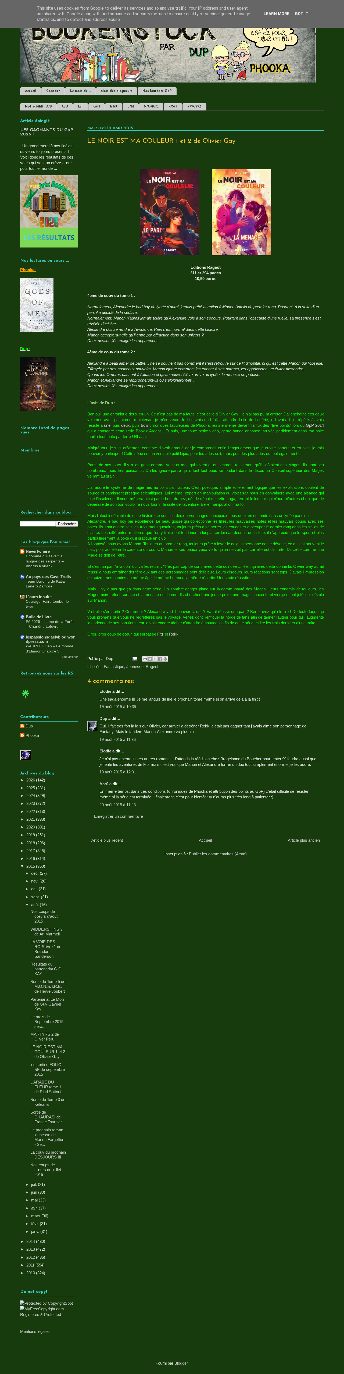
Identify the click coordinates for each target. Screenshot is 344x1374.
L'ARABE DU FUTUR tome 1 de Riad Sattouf (45, 1087)
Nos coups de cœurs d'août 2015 (44, 916)
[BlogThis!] (150, 659)
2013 (31, 1249)
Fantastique (114, 666)
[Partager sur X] (155, 659)
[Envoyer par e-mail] (145, 659)
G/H (96, 106)
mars (36, 1216)
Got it (302, 13)
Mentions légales (35, 1331)
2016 (31, 858)
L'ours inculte (39, 596)
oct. (35, 889)
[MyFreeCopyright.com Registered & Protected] (49, 1314)
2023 (31, 803)
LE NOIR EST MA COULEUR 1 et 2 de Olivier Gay (47, 1052)
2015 (31, 866)
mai (35, 1200)
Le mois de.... (80, 91)
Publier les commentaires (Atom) (218, 854)
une (107, 425)
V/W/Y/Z (194, 106)
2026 (31, 780)
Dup (103, 718)
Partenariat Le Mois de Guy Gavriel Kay (47, 1004)
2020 (31, 827)
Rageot (152, 666)
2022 (31, 811)
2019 (31, 835)
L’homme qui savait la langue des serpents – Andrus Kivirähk (45, 561)
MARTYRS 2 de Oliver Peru (44, 1036)
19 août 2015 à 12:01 (117, 772)
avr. (35, 1208)
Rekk (173, 634)
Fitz (160, 634)
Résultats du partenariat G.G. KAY (46, 969)
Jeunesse (135, 666)
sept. (36, 897)
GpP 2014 (315, 425)
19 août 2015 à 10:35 (117, 706)
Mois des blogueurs (116, 91)
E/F (80, 106)
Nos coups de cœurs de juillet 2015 (45, 1170)
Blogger (181, 1363)
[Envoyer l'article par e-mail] (134, 658)
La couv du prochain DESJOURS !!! (48, 1154)
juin (34, 1192)
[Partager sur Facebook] (160, 659)
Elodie (105, 691)
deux (125, 425)
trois (144, 425)
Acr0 (103, 783)
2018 (31, 843)
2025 (31, 787)
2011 (30, 1265)
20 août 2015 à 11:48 (117, 804)
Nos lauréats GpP (157, 91)
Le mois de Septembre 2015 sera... (46, 1021)
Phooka (32, 735)
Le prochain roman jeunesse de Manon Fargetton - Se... (47, 1137)
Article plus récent (107, 840)
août (35, 904)
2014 (31, 1241)
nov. (35, 881)
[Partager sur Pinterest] (165, 659)
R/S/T (173, 106)
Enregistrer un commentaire (118, 816)
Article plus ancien (304, 840)
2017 (31, 850)
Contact (53, 91)
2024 (31, 795)
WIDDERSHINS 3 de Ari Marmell (46, 931)
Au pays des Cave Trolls (48, 576)
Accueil (30, 91)
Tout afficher (70, 656)
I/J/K (113, 106)
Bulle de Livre (39, 617)
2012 (31, 1257)
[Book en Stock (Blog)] (25, 699)
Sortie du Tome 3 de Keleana (47, 1102)
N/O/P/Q (151, 106)
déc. (35, 873)
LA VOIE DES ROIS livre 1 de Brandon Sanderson (45, 949)
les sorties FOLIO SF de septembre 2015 (47, 1069)
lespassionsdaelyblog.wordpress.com (50, 639)
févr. (35, 1223)
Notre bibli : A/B (38, 106)
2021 (31, 819)
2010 (31, 1273)
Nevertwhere (38, 551)
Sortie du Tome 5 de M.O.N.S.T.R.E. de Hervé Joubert (47, 986)
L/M (130, 106)
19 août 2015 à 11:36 (117, 739)
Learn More (276, 13)
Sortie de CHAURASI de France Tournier (46, 1117)
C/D (65, 106)
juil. (34, 1184)
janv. (35, 1231)
